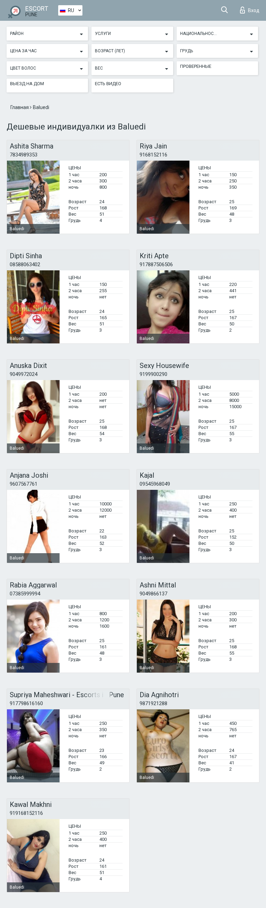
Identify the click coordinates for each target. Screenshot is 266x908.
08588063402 (25, 264)
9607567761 (23, 484)
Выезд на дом (27, 83)
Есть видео (108, 83)
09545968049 (155, 484)
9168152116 (153, 155)
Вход (253, 10)
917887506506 (156, 264)
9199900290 (153, 374)
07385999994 (25, 594)
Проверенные (195, 66)
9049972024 (23, 374)
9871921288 (153, 703)
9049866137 (153, 594)
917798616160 (26, 703)
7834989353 (23, 155)
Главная (20, 107)
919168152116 (26, 813)
